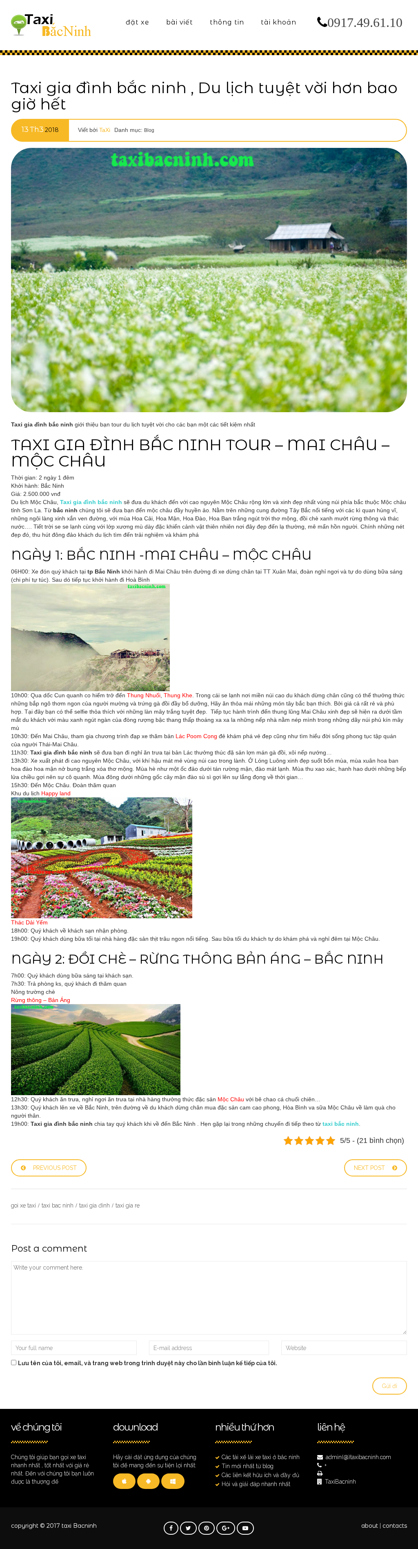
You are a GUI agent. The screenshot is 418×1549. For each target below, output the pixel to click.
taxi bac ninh (57, 1205)
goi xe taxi (23, 1205)
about (369, 1525)
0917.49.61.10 (364, 22)
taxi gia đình (94, 1205)
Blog (149, 130)
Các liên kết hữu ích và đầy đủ (260, 1475)
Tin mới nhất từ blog (247, 1466)
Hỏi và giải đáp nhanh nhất (256, 1484)
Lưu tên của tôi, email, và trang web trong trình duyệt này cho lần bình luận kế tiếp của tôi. (147, 1363)
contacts (394, 1525)
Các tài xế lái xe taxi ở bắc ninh (261, 1457)
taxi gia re (128, 1205)
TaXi (104, 130)
